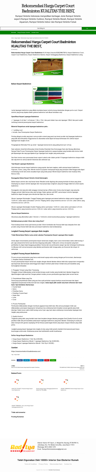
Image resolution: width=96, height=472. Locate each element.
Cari (87, 28)
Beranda (13, 32)
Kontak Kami (35, 32)
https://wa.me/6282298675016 (56, 53)
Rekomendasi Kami (56, 464)
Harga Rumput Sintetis (23, 32)
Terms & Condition (30, 464)
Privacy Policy (43, 464)
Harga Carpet (17, 38)
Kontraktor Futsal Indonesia (54, 469)
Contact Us (68, 464)
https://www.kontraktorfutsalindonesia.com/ (26, 351)
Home (12, 38)
